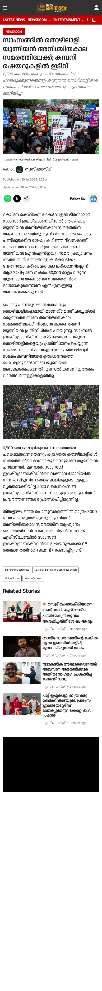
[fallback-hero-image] (22, 611)
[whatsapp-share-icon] (7, 201)
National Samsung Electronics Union (55, 570)
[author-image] (19, 169)
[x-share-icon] (17, 201)
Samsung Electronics (17, 570)
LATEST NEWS (14, 20)
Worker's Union (33, 578)
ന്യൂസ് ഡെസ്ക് (38, 169)
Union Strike (12, 578)
